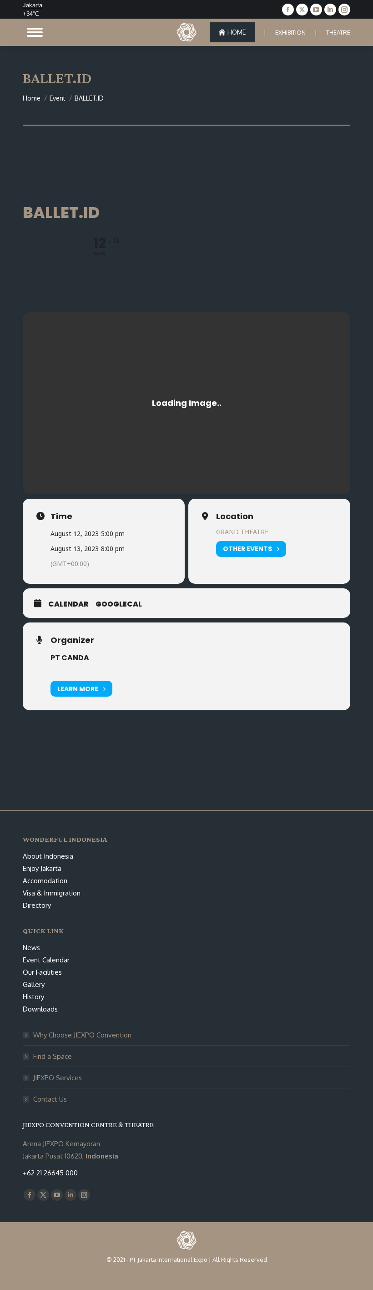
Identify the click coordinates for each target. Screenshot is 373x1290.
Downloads (40, 1009)
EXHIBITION (290, 32)
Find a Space (52, 1056)
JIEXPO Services (57, 1077)
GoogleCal (119, 604)
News (31, 947)
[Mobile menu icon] (35, 32)
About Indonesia (48, 856)
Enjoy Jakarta (42, 868)
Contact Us (50, 1099)
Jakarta (32, 5)
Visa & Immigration (52, 893)
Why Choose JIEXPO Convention (82, 1035)
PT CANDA (69, 658)
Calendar (68, 604)
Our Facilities (42, 972)
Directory (37, 905)
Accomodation (45, 880)
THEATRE (338, 32)
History (33, 996)
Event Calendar (46, 960)
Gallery (34, 984)
